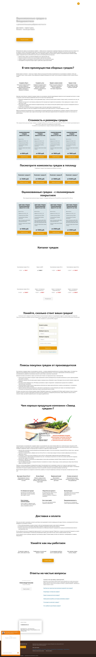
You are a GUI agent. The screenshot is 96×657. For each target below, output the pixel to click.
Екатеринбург (60, 649)
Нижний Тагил (53, 649)
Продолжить (48, 348)
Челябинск (39, 649)
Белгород (35, 649)
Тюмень (48, 649)
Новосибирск (66, 649)
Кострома (44, 649)
